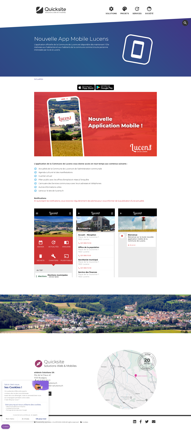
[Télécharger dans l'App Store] (86, 87)
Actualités (38, 79)
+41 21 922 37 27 (43, 380)
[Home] (51, 10)
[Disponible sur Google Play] (104, 87)
